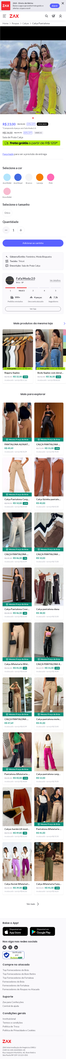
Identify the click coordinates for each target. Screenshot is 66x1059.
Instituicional (9, 1018)
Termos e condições (13, 1022)
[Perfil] (60, 16)
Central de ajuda (11, 1006)
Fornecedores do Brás (14, 981)
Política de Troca (11, 1026)
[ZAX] (14, 16)
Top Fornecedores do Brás (16, 970)
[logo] (33, 1041)
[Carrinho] (53, 16)
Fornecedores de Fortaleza (16, 985)
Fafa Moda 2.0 (25, 278)
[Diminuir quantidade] (6, 230)
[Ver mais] (64, 323)
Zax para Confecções (13, 1002)
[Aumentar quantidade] (20, 230)
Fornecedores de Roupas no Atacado (21, 989)
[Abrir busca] (46, 16)
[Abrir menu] (4, 16)
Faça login (8, 153)
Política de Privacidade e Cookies (19, 1030)
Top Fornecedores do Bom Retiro (19, 974)
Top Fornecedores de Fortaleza (18, 977)
